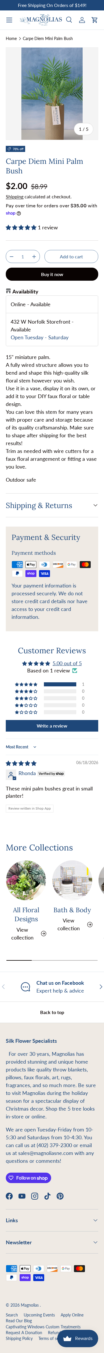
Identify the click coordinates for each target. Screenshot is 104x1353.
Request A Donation (24, 1332)
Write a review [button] (52, 725)
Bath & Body (72, 910)
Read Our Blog (19, 1320)
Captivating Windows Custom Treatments (43, 1327)
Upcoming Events (39, 1315)
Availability (25, 291)
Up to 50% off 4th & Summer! (52, 5)
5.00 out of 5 (67, 663)
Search (12, 1315)
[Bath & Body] (72, 880)
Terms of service (52, 1338)
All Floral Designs (26, 914)
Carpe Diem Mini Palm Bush (48, 38)
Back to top (52, 1012)
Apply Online (72, 1315)
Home (11, 38)
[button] (94, 20)
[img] (21, 763)
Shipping (14, 196)
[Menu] (9, 20)
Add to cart (71, 256)
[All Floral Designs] (26, 880)
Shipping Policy (19, 1338)
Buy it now (52, 274)
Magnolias (30, 1305)
